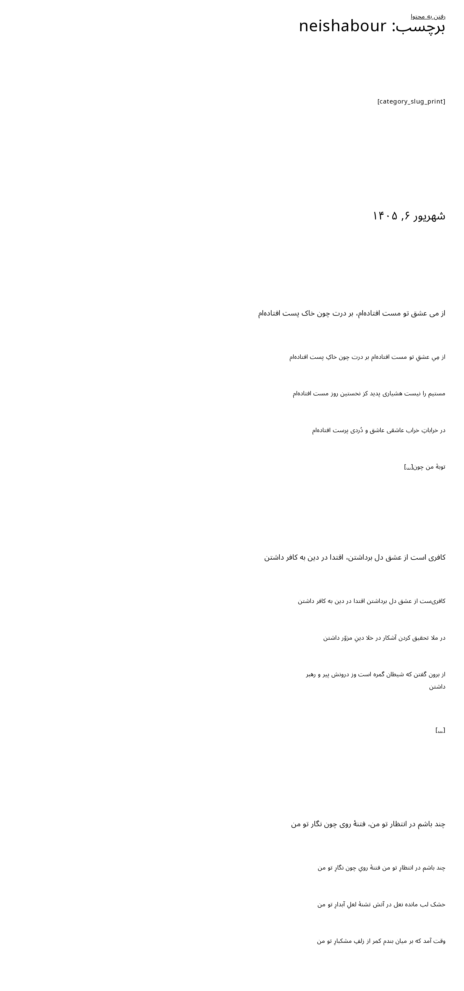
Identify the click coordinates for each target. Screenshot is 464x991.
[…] (408, 466)
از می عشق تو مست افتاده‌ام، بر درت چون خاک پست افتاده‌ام (352, 313)
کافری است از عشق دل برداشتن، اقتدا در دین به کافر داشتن (355, 557)
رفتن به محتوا (428, 16)
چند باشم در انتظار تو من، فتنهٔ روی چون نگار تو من (368, 824)
